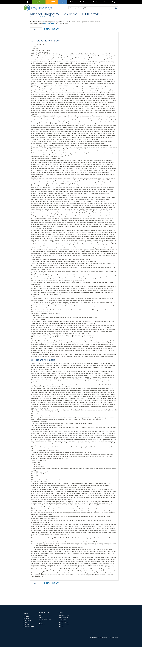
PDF (44, 23)
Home (32, 17)
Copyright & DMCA (64, 615)
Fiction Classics (39, 17)
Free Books (26, 616)
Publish (72, 2)
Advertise (61, 627)
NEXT (55, 29)
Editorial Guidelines (64, 623)
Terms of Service (63, 617)
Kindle (53, 23)
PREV (47, 29)
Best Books (83, 2)
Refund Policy (62, 621)
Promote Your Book (28, 626)
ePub (48, 23)
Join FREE (51, 2)
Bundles (95, 2)
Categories (38, 2)
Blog (105, 2)
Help (113, 2)
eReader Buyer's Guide (45, 619)
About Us (41, 617)
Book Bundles (27, 620)
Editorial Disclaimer (64, 625)
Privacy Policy (62, 619)
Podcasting (26, 624)
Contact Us (42, 621)
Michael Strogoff (49, 17)
